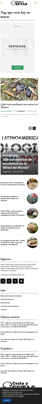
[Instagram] (9, 281)
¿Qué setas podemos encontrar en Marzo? (19, 105)
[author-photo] (14, 111)
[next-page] (34, 128)
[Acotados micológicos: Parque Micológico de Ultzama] (32, 198)
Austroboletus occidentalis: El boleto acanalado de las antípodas (12, 228)
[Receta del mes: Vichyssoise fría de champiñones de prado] (32, 183)
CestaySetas (20, 111)
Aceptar (6, 400)
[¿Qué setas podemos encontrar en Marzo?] (19, 89)
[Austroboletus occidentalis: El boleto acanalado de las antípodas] (32, 228)
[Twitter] (15, 281)
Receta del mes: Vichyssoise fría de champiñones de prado (13, 184)
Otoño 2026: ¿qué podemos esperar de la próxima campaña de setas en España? (13, 213)
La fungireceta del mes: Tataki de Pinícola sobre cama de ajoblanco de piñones (13, 243)
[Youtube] (21, 281)
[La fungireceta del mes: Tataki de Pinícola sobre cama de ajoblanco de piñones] (32, 242)
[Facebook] (3, 281)
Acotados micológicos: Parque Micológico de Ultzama (10, 198)
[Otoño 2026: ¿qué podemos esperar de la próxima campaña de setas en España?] (32, 213)
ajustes (21, 396)
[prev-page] (30, 128)
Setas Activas (6, 111)
